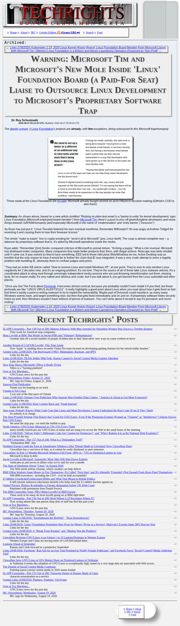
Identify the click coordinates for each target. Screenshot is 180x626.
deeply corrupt (19, 128)
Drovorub (50, 286)
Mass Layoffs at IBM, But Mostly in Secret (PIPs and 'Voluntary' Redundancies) (47, 335)
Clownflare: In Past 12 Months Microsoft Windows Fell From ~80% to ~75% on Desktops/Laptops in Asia (62, 452)
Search (90, 32)
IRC (33, 32)
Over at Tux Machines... (16, 371)
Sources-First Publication (17, 384)
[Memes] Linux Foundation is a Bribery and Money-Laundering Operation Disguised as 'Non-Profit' (97, 50)
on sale (61, 200)
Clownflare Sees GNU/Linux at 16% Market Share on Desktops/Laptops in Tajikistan (50, 560)
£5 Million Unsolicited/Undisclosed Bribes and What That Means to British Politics (49, 478)
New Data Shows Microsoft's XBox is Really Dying (32, 364)
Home (13, 32)
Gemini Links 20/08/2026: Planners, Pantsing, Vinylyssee (35, 579)
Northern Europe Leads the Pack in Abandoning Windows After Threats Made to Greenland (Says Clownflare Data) (67, 446)
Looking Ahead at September (19, 543)
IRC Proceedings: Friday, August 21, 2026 (26, 377)
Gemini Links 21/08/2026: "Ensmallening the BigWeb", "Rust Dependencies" (46, 517)
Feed (99, 32)
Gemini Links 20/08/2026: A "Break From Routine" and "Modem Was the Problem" (50, 530)
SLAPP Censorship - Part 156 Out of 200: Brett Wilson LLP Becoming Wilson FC (49, 498)
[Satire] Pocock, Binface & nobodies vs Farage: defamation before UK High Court (49, 485)
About (23, 32)
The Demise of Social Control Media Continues (29, 566)
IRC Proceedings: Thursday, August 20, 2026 (28, 511)
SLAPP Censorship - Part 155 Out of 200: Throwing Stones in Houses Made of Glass (50, 573)
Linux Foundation (42, 128)
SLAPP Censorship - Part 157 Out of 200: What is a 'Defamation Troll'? (43, 439)
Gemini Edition (47, 32)
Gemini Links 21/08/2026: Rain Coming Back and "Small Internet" (40, 403)
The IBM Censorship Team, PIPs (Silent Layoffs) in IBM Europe (39, 491)
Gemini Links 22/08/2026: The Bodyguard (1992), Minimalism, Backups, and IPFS (49, 351)
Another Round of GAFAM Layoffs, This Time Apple (33, 345)
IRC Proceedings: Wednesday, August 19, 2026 (29, 592)
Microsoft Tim (88, 219)
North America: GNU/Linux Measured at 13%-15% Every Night (39, 426)
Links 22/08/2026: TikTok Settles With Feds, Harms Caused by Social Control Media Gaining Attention (60, 358)
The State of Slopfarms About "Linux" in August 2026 (33, 465)
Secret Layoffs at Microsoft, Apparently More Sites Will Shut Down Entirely (45, 459)
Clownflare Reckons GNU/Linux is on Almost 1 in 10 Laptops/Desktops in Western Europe (54, 537)
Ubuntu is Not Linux (14, 390)
